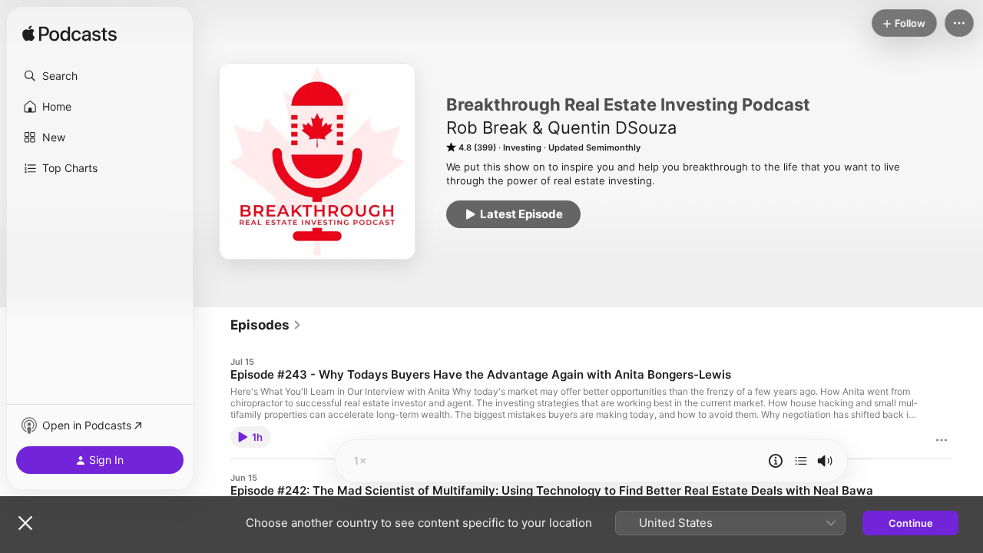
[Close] (25, 523)
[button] (100, 76)
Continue (911, 523)
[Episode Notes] (775, 461)
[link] (266, 324)
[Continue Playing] (801, 461)
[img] (69, 34)
